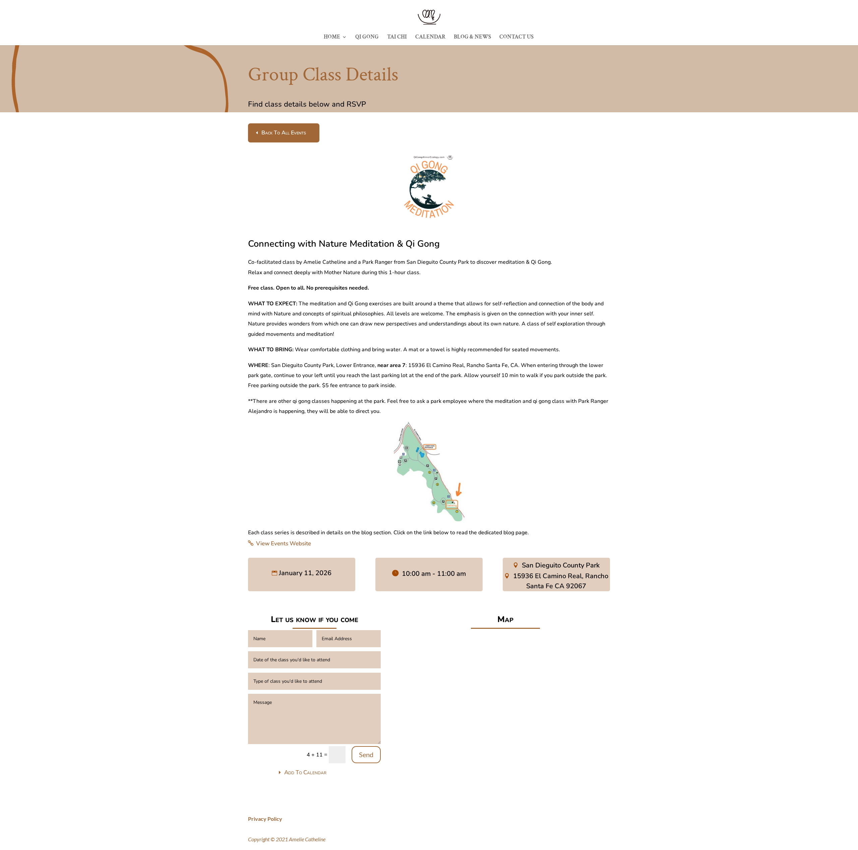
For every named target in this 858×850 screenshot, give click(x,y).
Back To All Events (283, 132)
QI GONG (367, 38)
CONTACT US (516, 38)
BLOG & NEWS (472, 38)
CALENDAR (430, 38)
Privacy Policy (265, 818)
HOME (332, 38)
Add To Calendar (305, 772)
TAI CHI (397, 38)
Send (366, 754)
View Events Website (283, 543)
